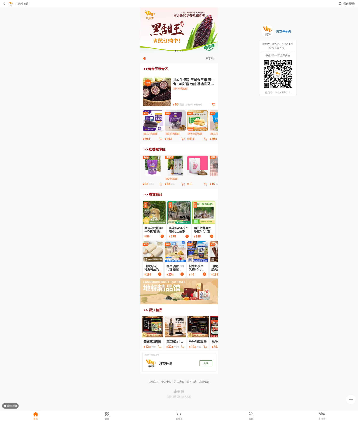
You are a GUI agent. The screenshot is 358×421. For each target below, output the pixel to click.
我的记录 (349, 3)
